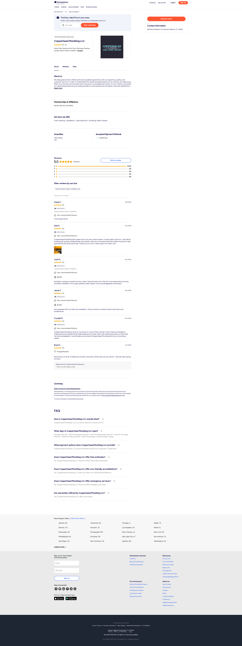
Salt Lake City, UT (128, 537)
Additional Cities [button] (59, 547)
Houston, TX (95, 528)
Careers (165, 590)
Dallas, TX (157, 523)
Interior (56, 7)
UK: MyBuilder (146, 625)
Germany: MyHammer (109, 625)
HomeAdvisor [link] (58, 12)
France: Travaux (96, 625)
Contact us (166, 599)
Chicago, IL (126, 523)
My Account (167, 558)
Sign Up (183, 3)
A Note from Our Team (170, 574)
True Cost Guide (168, 562)
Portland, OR (95, 537)
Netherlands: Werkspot (133, 625)
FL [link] (66, 12)
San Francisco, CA (97, 541)
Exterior (64, 7)
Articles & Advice (91, 7)
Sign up (66, 578)
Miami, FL (157, 528)
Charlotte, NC (95, 523)
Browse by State (77, 518)
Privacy (110, 631)
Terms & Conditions (132, 634)
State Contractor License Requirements (67, 389)
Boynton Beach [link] (74, 12)
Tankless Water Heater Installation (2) (67, 189)
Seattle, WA (126, 541)
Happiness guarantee (170, 602)
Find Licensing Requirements (111, 395)
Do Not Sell (122, 631)
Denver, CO (63, 528)
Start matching (89, 25)
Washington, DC (160, 541)
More (82, 7)
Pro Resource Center (136, 590)
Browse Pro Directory (137, 562)
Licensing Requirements (170, 577)
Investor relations (168, 596)
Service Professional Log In (138, 584)
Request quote (166, 19)
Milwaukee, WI (64, 532)
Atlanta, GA (63, 523)
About (56, 67)
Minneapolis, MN (96, 532)
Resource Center (168, 565)
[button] (58, 250)
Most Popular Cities (61, 518)
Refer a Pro (166, 568)
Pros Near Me (167, 571)
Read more (58, 88)
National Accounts (136, 596)
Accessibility (130, 631)
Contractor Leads (136, 593)
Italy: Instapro (121, 625)
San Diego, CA (64, 541)
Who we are (167, 587)
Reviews (66, 67)
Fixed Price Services (136, 565)
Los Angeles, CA (128, 528)
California (115, 631)
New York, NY (159, 532)
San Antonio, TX (160, 537)
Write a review (115, 160)
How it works (167, 584)
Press (164, 593)
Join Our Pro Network (137, 587)
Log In (173, 3)
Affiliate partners (168, 605)
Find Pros (133, 558)
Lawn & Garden (73, 7)
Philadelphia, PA (65, 537)
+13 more (80, 51)
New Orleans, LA (128, 532)
